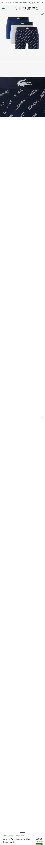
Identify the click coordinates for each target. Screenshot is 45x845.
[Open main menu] (42, 8)
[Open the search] (37, 8)
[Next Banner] (42, 2)
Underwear (20, 835)
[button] (16, 8)
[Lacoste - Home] (3, 8)
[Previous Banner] (2, 2)
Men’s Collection (8, 835)
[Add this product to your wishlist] (42, 13)
